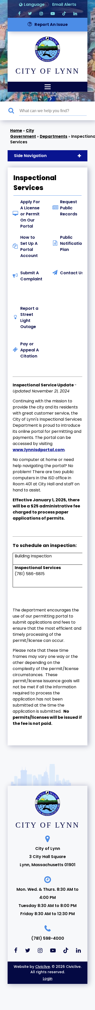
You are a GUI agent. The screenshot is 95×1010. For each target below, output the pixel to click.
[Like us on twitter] (30, 13)
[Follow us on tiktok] (64, 13)
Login (47, 978)
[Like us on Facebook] (19, 13)
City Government (23, 133)
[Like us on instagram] (41, 13)
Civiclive (42, 966)
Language (34, 4)
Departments (53, 136)
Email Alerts (64, 4)
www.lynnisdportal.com (39, 450)
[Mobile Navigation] (47, 87)
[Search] (13, 110)
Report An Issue (51, 24)
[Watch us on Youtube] (53, 13)
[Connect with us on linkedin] (75, 13)
